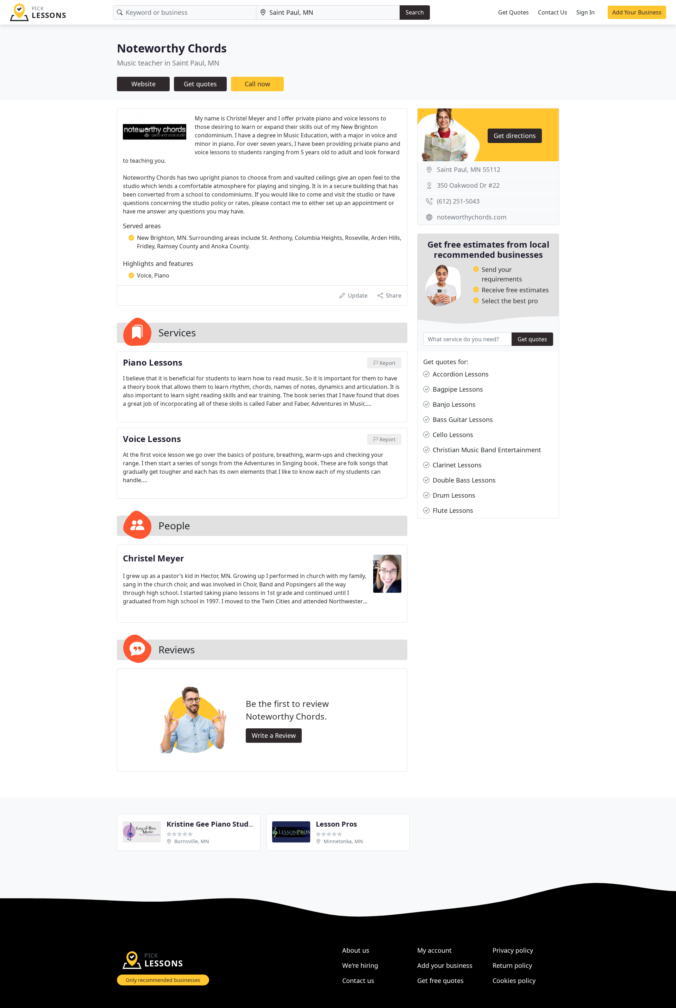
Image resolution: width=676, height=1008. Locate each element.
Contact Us (552, 12)
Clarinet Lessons (456, 465)
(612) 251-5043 (458, 201)
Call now (257, 84)
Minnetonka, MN (343, 841)
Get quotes (200, 84)
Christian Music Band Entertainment (486, 450)
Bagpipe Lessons (457, 389)
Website (143, 84)
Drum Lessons (453, 495)
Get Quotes (513, 12)
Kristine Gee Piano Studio (211, 824)
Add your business (444, 965)
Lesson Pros (336, 824)
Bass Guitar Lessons (462, 419)
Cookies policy (514, 980)
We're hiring (360, 965)
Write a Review (274, 735)
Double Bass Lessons (463, 480)
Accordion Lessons (460, 374)
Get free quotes (440, 980)
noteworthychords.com (472, 217)
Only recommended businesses (163, 980)
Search (415, 12)
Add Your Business (637, 12)
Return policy (512, 965)
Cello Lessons (452, 434)
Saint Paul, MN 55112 (468, 169)
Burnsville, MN (191, 841)
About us (355, 950)
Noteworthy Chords (172, 48)
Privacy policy (513, 950)
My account (434, 950)
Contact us (358, 980)
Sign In (585, 12)
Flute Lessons (452, 510)
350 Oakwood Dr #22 (468, 185)
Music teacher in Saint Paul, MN (168, 63)
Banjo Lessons (453, 404)
